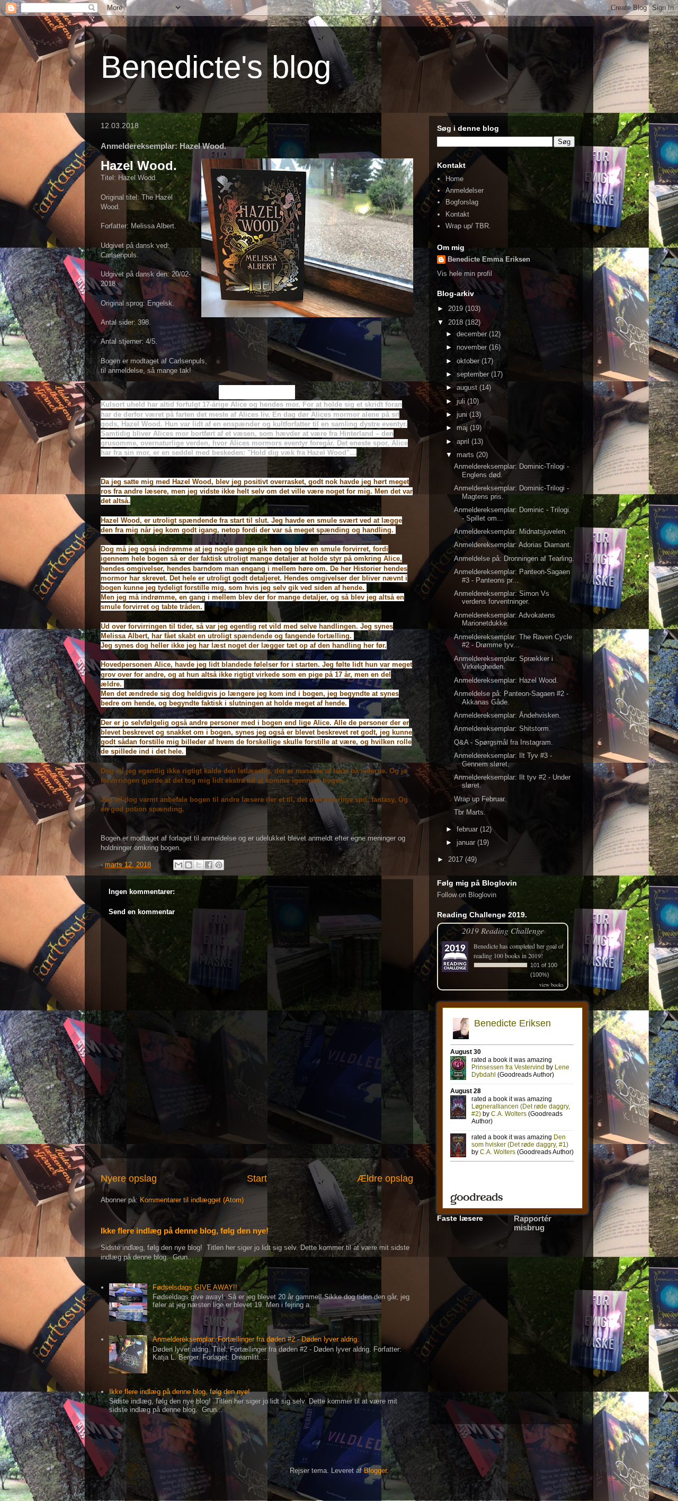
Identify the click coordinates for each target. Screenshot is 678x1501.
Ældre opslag (385, 1178)
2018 (456, 322)
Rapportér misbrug (532, 1223)
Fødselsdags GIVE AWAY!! (195, 1287)
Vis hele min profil (464, 274)
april (464, 441)
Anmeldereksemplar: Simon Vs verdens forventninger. (501, 597)
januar (467, 842)
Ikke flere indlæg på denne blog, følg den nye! (185, 1230)
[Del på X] (198, 865)
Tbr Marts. (470, 812)
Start (257, 1178)
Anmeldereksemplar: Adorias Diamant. (513, 545)
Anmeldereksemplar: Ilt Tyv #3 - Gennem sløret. (503, 760)
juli (462, 401)
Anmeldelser (464, 190)
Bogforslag (461, 202)
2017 (456, 859)
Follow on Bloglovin (466, 895)
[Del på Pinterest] (218, 865)
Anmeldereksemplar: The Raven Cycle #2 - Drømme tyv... (513, 641)
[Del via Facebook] (208, 865)
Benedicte (486, 946)
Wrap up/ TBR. (468, 226)
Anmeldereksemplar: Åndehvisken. (507, 715)
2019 (456, 308)
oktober (469, 361)
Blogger (375, 1471)
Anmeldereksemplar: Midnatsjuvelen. (510, 531)
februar (468, 829)
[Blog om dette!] (188, 865)
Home (454, 179)
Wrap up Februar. (480, 799)
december (473, 334)
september (474, 374)
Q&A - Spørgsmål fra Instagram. (503, 742)
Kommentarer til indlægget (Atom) (192, 1200)
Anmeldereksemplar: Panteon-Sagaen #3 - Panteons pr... (512, 576)
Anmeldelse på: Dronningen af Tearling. (514, 558)
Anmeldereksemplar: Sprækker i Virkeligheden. (503, 663)
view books (551, 984)
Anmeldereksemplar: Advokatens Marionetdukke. (504, 619)
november (473, 347)
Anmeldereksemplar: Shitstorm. (502, 728)
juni (463, 414)
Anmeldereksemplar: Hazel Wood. (506, 680)
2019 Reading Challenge (503, 930)
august (468, 387)
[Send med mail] (178, 865)
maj (463, 428)
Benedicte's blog (216, 67)
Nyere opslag (129, 1178)
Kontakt (457, 214)
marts (466, 455)
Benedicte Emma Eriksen (489, 259)
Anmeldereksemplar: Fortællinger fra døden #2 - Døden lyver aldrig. (256, 1339)
